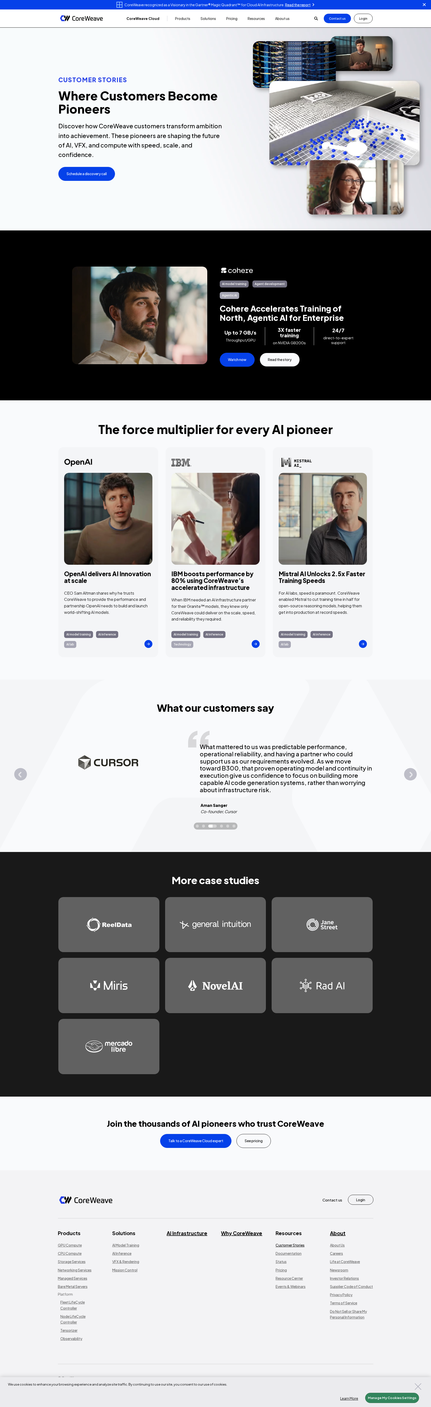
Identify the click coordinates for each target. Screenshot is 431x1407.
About (337, 1233)
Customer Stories (290, 1245)
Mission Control (124, 1270)
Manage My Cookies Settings (392, 1398)
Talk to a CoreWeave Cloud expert (195, 1140)
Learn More (349, 1398)
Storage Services (72, 1261)
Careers (336, 1253)
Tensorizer (69, 1330)
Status (281, 1261)
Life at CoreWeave (345, 1261)
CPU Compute (70, 1253)
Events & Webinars (291, 1286)
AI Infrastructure (187, 1233)
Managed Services (72, 1278)
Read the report (298, 4)
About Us (337, 1245)
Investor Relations (344, 1278)
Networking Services (75, 1270)
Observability (71, 1338)
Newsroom (339, 1270)
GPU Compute (70, 1245)
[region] (215, 1392)
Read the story (280, 359)
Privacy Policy (341, 1294)
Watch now (237, 359)
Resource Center (289, 1278)
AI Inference (121, 1253)
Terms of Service (343, 1303)
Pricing (281, 1270)
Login (363, 18)
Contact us (337, 18)
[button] (143, 18)
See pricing (254, 1140)
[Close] (418, 1386)
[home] (81, 18)
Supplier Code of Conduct (351, 1286)
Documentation (289, 1253)
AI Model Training (125, 1245)
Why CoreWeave (241, 1233)
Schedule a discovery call (87, 173)
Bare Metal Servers (73, 1286)
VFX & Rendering (125, 1261)
